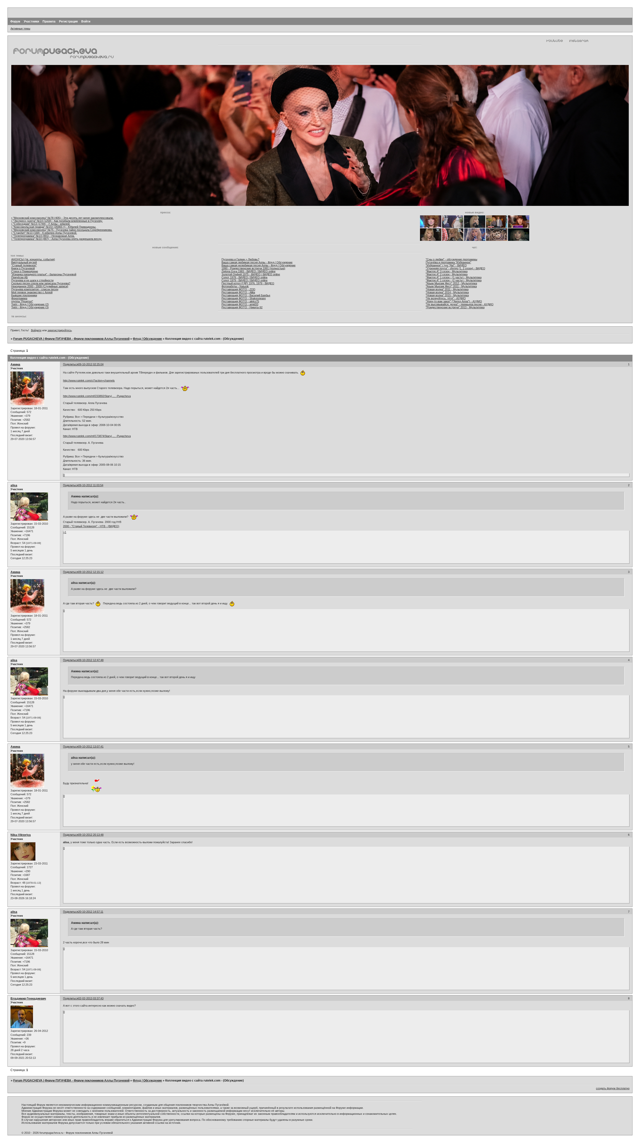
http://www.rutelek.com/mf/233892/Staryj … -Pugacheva (97, 395)
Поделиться (70, 364)
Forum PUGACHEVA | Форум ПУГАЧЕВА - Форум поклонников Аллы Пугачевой (71, 339)
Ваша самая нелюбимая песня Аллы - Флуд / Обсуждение (259, 265)
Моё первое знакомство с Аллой (31, 292)
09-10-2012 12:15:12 (91, 571)
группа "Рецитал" (22, 301)
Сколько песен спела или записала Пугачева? (40, 283)
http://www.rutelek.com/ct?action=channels (89, 380)
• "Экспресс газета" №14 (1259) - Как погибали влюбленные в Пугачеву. (57, 220)
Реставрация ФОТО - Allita (238, 292)
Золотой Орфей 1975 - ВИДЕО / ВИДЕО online (251, 274)
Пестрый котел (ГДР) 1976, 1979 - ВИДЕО (248, 283)
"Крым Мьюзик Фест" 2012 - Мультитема (451, 283)
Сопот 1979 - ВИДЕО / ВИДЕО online (245, 280)
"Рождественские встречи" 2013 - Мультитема (455, 307)
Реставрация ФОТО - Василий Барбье (246, 295)
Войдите (36, 330)
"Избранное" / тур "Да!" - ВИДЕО (446, 265)
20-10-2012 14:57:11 (90, 911)
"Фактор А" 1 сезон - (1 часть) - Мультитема (454, 277)
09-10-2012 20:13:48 (91, 834)
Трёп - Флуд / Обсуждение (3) (30, 307)
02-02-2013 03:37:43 (91, 998)
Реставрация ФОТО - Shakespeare (244, 298)
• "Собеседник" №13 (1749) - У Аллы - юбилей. (40, 223)
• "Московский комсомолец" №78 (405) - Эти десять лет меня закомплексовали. (62, 217)
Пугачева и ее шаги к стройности (32, 280)
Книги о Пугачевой (23, 268)
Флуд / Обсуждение (147, 339)
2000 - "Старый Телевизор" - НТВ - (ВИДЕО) (91, 526)
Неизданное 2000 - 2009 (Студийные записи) (39, 286)
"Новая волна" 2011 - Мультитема (447, 289)
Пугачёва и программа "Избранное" (448, 262)
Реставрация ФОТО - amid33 (240, 304)
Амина (15, 364)
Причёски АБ (19, 277)
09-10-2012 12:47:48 (91, 660)
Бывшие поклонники (24, 295)
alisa (13, 485)
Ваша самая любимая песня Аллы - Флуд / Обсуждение (257, 262)
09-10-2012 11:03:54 (90, 485)
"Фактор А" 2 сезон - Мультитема (447, 274)
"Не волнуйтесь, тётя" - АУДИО (446, 298)
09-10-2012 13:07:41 (91, 746)
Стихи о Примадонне (24, 271)
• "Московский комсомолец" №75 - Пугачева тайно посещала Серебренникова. (61, 229)
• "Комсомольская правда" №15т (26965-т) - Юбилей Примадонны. (53, 226)
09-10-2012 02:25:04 (91, 364)
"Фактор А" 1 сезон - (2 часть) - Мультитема (454, 280)
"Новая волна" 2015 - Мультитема (447, 295)
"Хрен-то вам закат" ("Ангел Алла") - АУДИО (454, 301)
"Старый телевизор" (24, 265)
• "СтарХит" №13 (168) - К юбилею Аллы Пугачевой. (44, 232)
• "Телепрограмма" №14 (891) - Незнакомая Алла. (43, 235)
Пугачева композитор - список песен (34, 289)
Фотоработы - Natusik (235, 286)
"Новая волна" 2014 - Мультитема (447, 292)
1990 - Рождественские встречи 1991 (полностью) (253, 268)
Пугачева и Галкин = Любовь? (240, 259)
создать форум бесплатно (613, 1088)
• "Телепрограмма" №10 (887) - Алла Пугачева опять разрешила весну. (56, 238)
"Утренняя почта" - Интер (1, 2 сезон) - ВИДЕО (455, 268)
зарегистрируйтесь (60, 330)
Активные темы (20, 28)
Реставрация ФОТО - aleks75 (240, 301)
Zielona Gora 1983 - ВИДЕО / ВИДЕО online (249, 271)
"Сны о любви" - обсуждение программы (451, 259)
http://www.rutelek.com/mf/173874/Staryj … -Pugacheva (97, 435)
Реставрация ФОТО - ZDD (238, 289)
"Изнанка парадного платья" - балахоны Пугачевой (43, 274)
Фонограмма (19, 298)
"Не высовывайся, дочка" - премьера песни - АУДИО (460, 304)
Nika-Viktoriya (20, 835)
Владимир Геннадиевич (28, 998)
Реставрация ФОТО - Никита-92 (242, 307)
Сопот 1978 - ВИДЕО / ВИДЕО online (245, 277)
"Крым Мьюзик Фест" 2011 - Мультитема (451, 286)
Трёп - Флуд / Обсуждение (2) (30, 304)
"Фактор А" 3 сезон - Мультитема (447, 271)
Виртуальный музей (24, 262)
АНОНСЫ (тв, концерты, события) (33, 259)
